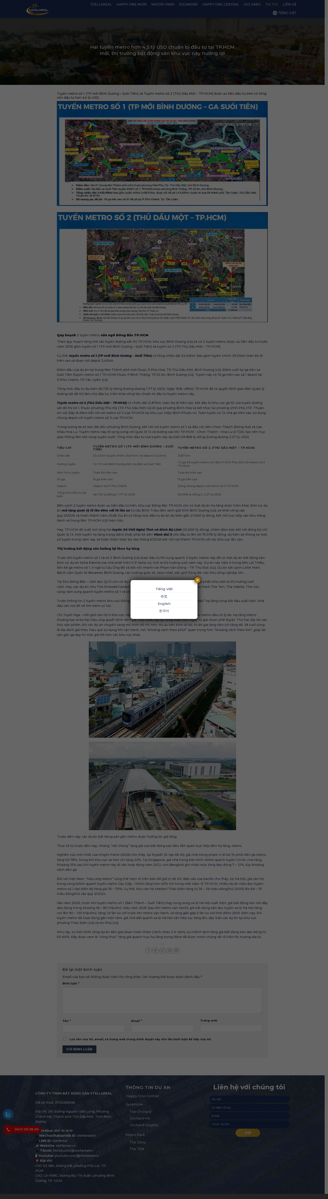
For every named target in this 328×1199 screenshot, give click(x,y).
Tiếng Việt (164, 589)
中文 (164, 596)
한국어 (164, 611)
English (164, 604)
